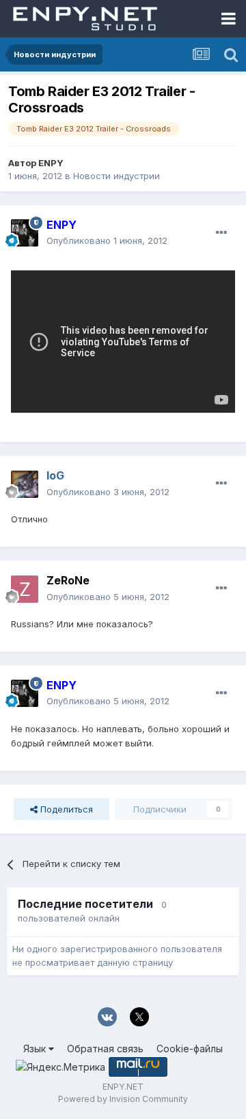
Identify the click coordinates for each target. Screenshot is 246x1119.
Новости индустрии (116, 175)
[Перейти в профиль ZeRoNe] (24, 589)
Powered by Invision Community (123, 1099)
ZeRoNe (68, 580)
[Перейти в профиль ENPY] (24, 233)
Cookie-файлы (189, 1048)
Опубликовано (106, 240)
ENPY (51, 162)
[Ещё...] (221, 233)
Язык (36, 1048)
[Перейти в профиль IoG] (24, 484)
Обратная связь (105, 1048)
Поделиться (65, 809)
